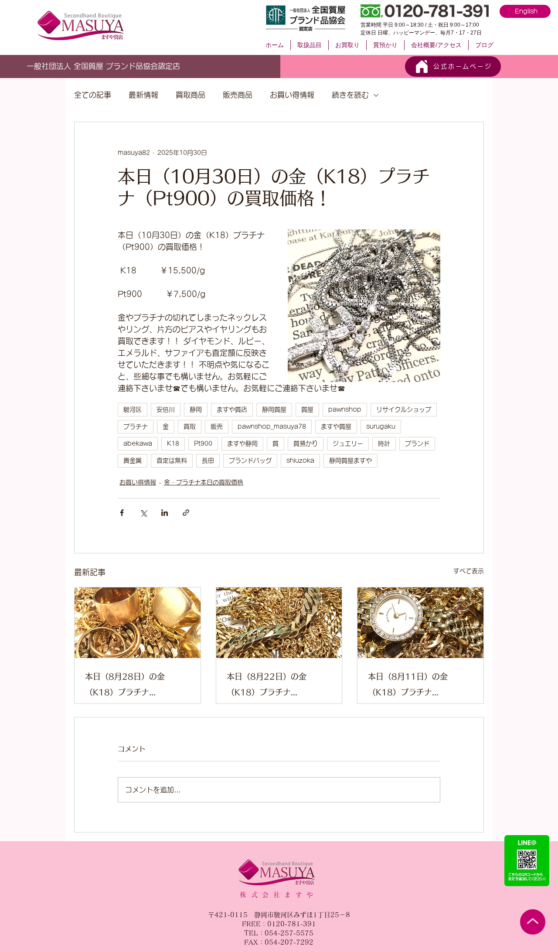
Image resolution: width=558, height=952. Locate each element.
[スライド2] (129, 65)
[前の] (30, 66)
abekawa (137, 443)
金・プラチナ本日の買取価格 (203, 482)
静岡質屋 (274, 409)
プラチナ (135, 426)
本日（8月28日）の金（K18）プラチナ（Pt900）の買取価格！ (129, 686)
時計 (384, 443)
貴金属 (132, 460)
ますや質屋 (336, 426)
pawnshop (344, 409)
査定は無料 (172, 460)
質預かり (305, 443)
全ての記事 (92, 95)
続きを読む (350, 95)
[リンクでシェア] (186, 512)
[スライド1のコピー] (139, 65)
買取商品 (190, 95)
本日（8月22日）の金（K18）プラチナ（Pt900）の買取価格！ (271, 686)
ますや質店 (232, 409)
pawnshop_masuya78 (272, 426)
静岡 (196, 409)
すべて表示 (468, 571)
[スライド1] (119, 65)
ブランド (417, 443)
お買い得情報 (292, 95)
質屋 (307, 409)
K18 (173, 443)
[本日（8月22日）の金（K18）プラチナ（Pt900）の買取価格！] (279, 622)
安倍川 (166, 409)
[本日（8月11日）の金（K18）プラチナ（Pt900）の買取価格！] (420, 622)
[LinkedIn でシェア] (164, 512)
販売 (217, 426)
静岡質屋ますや (350, 460)
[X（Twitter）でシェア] (143, 512)
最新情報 (143, 95)
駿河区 (132, 409)
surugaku (380, 426)
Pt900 (203, 443)
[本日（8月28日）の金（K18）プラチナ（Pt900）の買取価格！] (138, 622)
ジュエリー (348, 443)
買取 (190, 426)
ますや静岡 (242, 443)
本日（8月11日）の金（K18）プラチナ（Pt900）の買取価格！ (412, 686)
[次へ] (228, 66)
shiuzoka (300, 460)
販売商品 (237, 95)
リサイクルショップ (403, 409)
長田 (208, 460)
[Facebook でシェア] (122, 512)
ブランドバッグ (250, 460)
